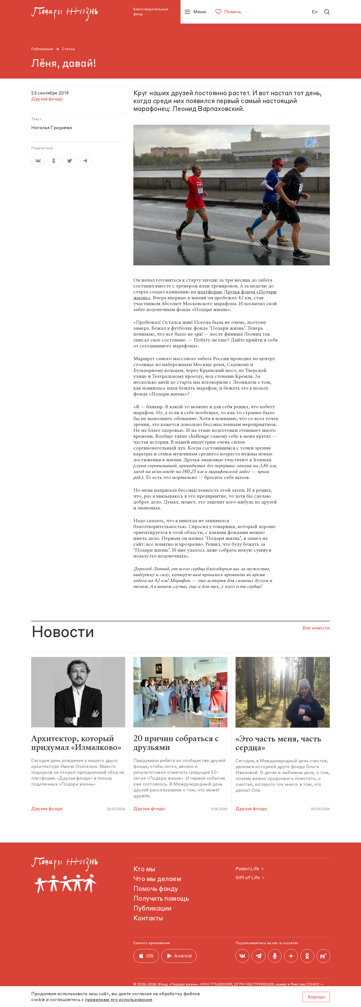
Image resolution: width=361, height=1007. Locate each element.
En (315, 12)
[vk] (38, 161)
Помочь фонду (155, 889)
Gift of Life (248, 878)
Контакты (148, 918)
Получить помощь (161, 899)
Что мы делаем (157, 879)
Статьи (68, 49)
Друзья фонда (47, 809)
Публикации (42, 49)
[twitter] (69, 161)
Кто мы (144, 869)
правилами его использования (118, 1000)
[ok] (54, 161)
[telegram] (85, 161)
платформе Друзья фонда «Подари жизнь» (205, 294)
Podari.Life (247, 869)
